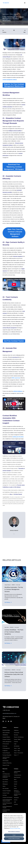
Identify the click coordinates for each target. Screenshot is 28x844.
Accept (14, 835)
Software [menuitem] (5, 727)
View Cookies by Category (14, 831)
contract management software (10, 79)
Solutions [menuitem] (16, 727)
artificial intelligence (17, 391)
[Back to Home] (6, 3)
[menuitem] (6, 730)
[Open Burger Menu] (24, 3)
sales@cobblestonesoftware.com (9, 713)
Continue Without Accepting (14, 838)
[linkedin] (3, 721)
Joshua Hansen (5, 14)
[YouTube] (8, 721)
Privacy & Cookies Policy (15, 828)
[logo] (11, 707)
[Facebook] (11, 721)
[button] (26, 842)
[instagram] (5, 721)
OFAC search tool (16, 377)
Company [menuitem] (16, 768)
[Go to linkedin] (14, 533)
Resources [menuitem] (5, 768)
